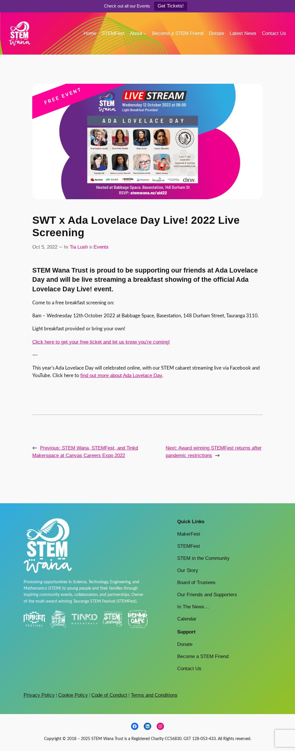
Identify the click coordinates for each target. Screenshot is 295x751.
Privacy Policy (39, 695)
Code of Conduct (109, 695)
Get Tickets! (171, 6)
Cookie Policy (73, 695)
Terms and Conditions (154, 695)
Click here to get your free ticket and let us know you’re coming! (101, 342)
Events (101, 247)
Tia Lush (79, 247)
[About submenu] (144, 33)
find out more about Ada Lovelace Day (121, 375)
